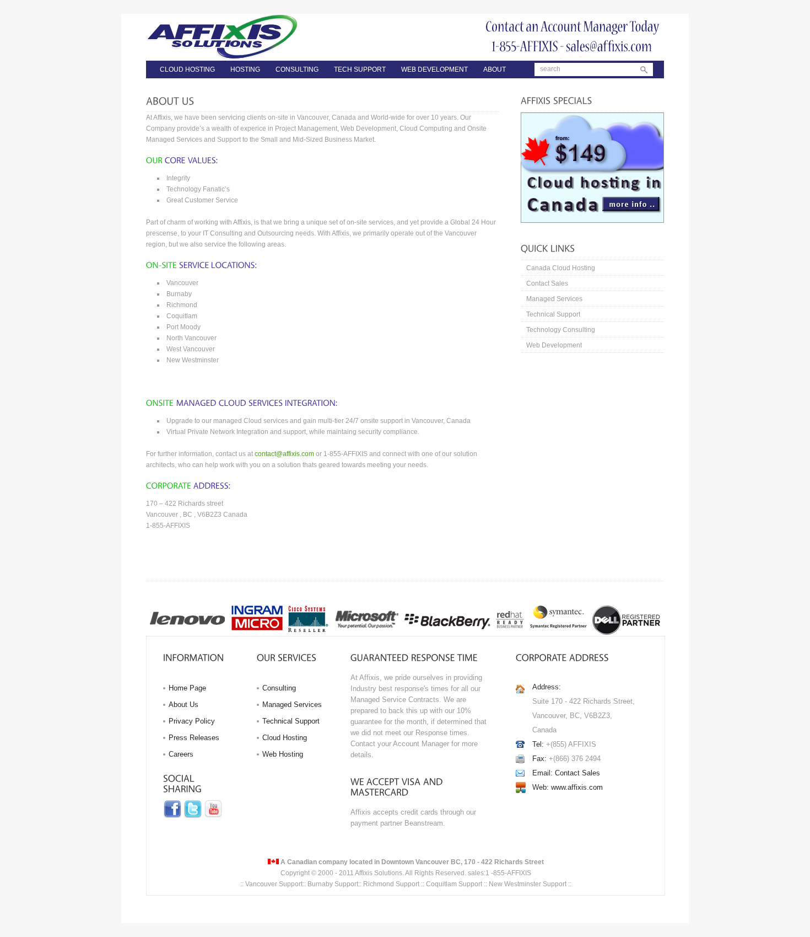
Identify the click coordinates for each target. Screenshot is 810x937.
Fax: (539, 758)
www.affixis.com (577, 787)
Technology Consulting (560, 330)
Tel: (538, 744)
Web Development (434, 69)
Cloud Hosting (187, 69)
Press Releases (194, 737)
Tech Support (360, 69)
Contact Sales (547, 283)
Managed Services (554, 299)
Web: (540, 787)
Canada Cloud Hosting (560, 268)
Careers (181, 754)
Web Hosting (282, 754)
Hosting (245, 69)
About (494, 69)
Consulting (297, 69)
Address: (546, 687)
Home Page (187, 688)
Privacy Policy (192, 721)
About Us (183, 704)
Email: (542, 773)
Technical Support (553, 314)
